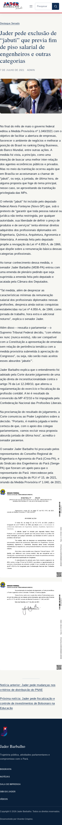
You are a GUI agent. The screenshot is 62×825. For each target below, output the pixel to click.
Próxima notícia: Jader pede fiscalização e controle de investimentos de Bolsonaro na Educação (27, 703)
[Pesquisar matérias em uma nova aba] (55, 6)
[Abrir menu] (31, 6)
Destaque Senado (10, 23)
